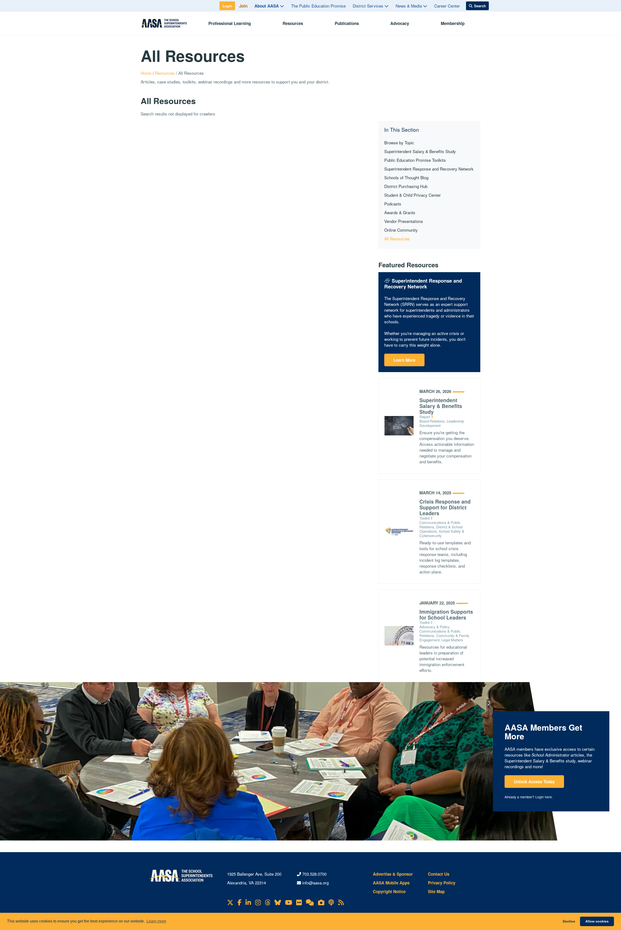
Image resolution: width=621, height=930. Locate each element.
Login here (543, 796)
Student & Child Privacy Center (412, 195)
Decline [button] (569, 921)
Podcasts (392, 204)
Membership (453, 23)
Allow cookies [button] (597, 921)
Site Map (436, 891)
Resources (293, 23)
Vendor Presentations (403, 221)
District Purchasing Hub (405, 186)
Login (227, 5)
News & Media (409, 6)
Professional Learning (229, 23)
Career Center (447, 6)
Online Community (401, 230)
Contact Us (438, 874)
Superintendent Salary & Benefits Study (420, 151)
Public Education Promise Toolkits (415, 160)
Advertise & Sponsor (393, 874)
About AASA (267, 6)
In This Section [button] (401, 129)
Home (147, 73)
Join (243, 6)
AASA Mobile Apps (391, 883)
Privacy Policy (441, 883)
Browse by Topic (399, 142)
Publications (347, 23)
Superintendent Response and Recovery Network (429, 169)
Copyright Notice (389, 891)
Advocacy (399, 23)
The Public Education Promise (318, 6)
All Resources (397, 239)
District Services (368, 6)
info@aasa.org (315, 883)
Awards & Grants (399, 212)
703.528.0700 (314, 874)
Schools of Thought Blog (406, 177)
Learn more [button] (156, 921)
